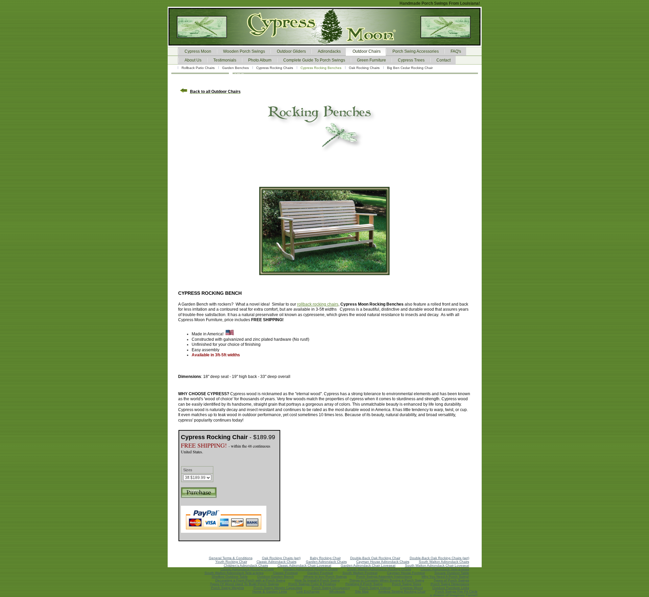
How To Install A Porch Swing (317, 580)
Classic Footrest (285, 573)
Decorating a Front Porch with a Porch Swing (250, 580)
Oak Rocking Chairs (364, 68)
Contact (443, 60)
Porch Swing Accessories (415, 51)
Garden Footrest (320, 573)
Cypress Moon (198, 51)
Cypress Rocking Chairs (274, 68)
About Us (193, 60)
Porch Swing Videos (375, 588)
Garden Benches (235, 68)
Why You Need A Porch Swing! (445, 576)
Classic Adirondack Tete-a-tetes (444, 569)
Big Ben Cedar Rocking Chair (410, 68)
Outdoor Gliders (291, 51)
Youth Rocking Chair (231, 562)
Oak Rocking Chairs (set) (281, 558)
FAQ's (456, 51)
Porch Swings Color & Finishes (312, 584)
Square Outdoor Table (451, 573)
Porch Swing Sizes (406, 584)
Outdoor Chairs (367, 51)
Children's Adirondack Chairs (246, 565)
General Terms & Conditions (231, 558)
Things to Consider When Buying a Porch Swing (386, 580)
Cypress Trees (411, 60)
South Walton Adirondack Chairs (444, 562)
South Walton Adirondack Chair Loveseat (437, 565)
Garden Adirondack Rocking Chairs (310, 569)
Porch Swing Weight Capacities (278, 588)
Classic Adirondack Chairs (276, 562)
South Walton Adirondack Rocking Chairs (379, 569)
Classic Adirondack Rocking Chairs (247, 569)
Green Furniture (371, 60)
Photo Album (259, 60)
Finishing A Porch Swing (364, 584)
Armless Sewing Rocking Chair (402, 591)
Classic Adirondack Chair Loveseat (304, 565)
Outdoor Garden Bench (275, 576)
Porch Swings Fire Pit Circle (456, 591)
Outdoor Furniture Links (450, 588)
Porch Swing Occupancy (331, 588)
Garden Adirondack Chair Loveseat (368, 565)
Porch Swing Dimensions (450, 584)
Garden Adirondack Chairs (326, 562)
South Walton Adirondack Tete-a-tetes (234, 573)
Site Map (362, 591)
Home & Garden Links (270, 591)
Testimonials (224, 60)
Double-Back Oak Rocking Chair (375, 558)
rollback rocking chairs (317, 304)
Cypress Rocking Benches (321, 68)
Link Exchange (308, 591)
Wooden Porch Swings (244, 51)
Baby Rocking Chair (325, 558)
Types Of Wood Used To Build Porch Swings (244, 584)
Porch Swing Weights (227, 588)
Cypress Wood (411, 588)
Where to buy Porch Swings (325, 576)
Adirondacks (329, 51)
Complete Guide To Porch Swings (314, 60)
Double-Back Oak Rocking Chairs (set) (439, 558)
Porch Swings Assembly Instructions (384, 576)
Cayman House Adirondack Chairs (382, 562)
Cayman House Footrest (406, 573)
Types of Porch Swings (451, 580)
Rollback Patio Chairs (198, 68)
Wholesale (337, 591)
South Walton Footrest (360, 573)
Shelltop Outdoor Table (230, 576)
